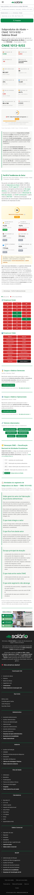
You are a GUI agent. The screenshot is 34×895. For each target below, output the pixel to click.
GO (26, 309)
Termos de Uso (6, 884)
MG (17, 312)
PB (26, 316)
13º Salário (6, 814)
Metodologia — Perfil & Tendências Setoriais (14, 291)
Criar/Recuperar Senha (8, 701)
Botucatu (24, 336)
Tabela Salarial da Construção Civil (12, 688)
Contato (17, 888)
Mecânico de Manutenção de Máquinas (13, 754)
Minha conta (5, 699)
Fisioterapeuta (7, 779)
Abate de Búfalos (21, 436)
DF (7, 309)
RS (17, 325)
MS (26, 312)
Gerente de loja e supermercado (11, 842)
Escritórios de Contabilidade (11, 869)
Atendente (6, 839)
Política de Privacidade (17, 884)
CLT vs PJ (5, 802)
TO (26, 328)
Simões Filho (10, 358)
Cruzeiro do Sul (10, 342)
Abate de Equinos (23, 432)
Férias (4, 817)
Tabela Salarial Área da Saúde (11, 789)
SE (7, 328)
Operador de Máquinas (9, 759)
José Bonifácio (10, 352)
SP (17, 328)
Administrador (7, 724)
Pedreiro (5, 678)
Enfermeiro (6, 775)
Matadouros (11, 436)
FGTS (4, 819)
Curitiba (24, 342)
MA (7, 312)
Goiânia (10, 345)
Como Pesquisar (6, 703)
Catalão (24, 339)
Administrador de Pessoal (10, 858)
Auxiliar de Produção (8, 749)
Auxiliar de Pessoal (8, 862)
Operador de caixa (8, 832)
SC (26, 325)
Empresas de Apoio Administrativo (12, 733)
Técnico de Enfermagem (9, 784)
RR (7, 325)
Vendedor (5, 837)
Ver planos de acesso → (24, 388)
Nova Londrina (24, 352)
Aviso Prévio (6, 809)
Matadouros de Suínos (24, 429)
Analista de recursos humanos (11, 865)
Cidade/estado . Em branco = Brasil (11, 12)
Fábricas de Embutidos (9, 429)
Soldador (5, 752)
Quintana (10, 355)
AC (7, 303)
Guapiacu (24, 345)
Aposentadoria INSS (8, 821)
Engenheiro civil (7, 683)
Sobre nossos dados (9, 880)
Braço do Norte (10, 339)
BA (17, 306)
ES (17, 309)
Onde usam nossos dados (21, 880)
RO (26, 322)
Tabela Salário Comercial (9, 847)
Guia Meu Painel (6, 706)
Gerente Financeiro (8, 731)
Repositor (5, 835)
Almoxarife (6, 756)
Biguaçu (10, 336)
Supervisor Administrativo (10, 726)
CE (26, 306)
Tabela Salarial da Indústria (10, 764)
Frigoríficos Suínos (11, 432)
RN (17, 322)
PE (7, 319)
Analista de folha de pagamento (11, 860)
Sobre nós (26, 884)
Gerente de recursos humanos (11, 867)
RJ (7, 322)
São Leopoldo (24, 358)
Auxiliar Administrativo (9, 719)
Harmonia (10, 349)
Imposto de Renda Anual (9, 807)
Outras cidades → (24, 361)
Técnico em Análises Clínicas (10, 782)
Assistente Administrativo (10, 717)
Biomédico (6, 777)
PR (26, 319)
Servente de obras (8, 676)
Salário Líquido (7, 805)
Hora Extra (6, 812)
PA (17, 316)
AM (26, 303)
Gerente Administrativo (9, 729)
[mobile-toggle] (2, 2)
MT (7, 316)
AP (7, 306)
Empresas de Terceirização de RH (12, 872)
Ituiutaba (24, 349)
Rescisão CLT (6, 800)
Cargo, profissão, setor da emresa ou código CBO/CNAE (14, 6)
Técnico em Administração (10, 722)
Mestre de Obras (7, 681)
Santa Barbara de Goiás (24, 355)
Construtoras (6, 685)
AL (17, 303)
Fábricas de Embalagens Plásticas (12, 761)
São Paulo (10, 361)
